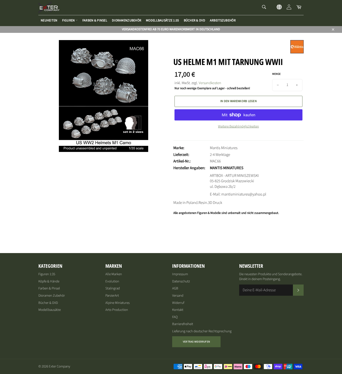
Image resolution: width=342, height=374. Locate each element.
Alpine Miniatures (117, 302)
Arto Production (116, 309)
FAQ (175, 317)
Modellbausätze (49, 309)
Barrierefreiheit (182, 324)
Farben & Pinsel (94, 20)
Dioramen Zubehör (51, 295)
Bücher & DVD (194, 20)
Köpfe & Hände (48, 281)
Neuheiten (49, 20)
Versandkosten (210, 83)
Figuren (69, 20)
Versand (177, 295)
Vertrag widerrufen (196, 342)
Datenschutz (181, 281)
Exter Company (59, 366)
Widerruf (178, 302)
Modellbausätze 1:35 (162, 20)
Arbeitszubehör (223, 20)
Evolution (112, 281)
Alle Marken (113, 274)
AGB (175, 288)
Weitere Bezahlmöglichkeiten (238, 126)
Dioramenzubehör (126, 20)
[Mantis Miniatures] (297, 52)
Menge (276, 74)
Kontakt (177, 309)
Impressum (180, 274)
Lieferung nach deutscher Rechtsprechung (201, 331)
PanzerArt (112, 295)
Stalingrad (112, 288)
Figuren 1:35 (46, 274)
